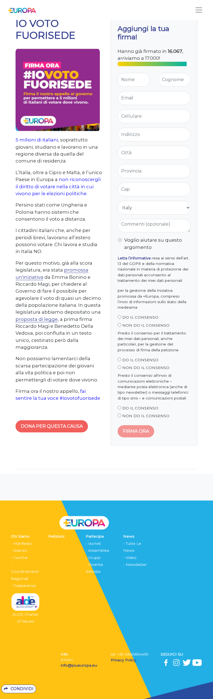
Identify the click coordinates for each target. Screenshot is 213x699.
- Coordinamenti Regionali (25, 571)
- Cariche (19, 557)
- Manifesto (21, 543)
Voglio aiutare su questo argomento (153, 243)
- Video (129, 557)
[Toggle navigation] (198, 10)
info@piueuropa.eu (79, 665)
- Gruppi (93, 557)
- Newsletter (135, 564)
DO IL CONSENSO (139, 317)
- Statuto (19, 550)
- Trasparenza (23, 585)
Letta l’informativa (134, 258)
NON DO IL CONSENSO (145, 325)
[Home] (20, 10)
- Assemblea (97, 550)
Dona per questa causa (52, 426)
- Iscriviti (93, 543)
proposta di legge (37, 319)
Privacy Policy (124, 660)
